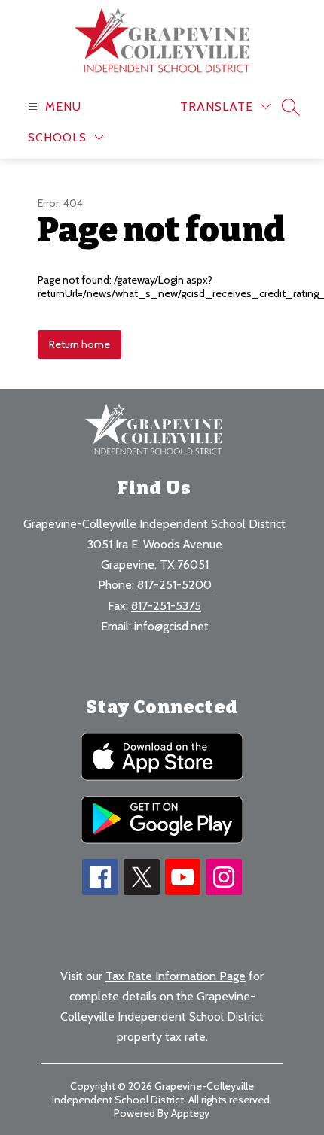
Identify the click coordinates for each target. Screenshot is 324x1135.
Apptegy (190, 1113)
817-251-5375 (166, 606)
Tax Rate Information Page (175, 976)
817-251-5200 (174, 585)
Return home (79, 344)
